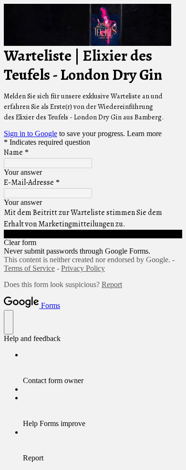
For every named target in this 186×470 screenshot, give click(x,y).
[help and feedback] (8, 322)
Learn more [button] (144, 133)
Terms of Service (29, 268)
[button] (93, 234)
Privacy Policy (83, 268)
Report (112, 284)
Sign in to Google (30, 133)
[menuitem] (102, 368)
